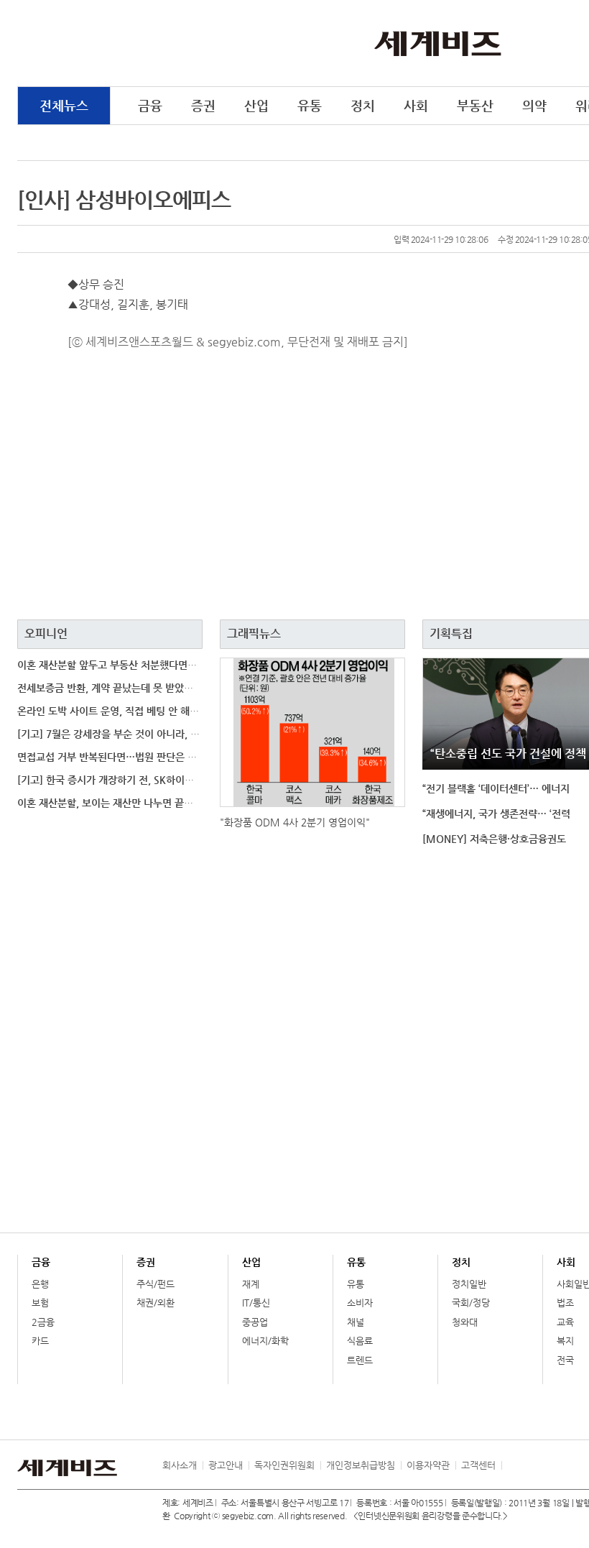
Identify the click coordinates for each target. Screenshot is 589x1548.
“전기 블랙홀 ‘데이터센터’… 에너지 (496, 788)
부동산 (475, 105)
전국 (565, 1360)
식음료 (360, 1340)
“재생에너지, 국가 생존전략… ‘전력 (496, 813)
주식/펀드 (155, 1284)
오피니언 (46, 633)
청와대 (465, 1322)
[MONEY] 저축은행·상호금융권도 (494, 838)
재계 (250, 1284)
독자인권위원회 (284, 1465)
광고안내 (225, 1465)
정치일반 (469, 1284)
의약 (534, 105)
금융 (150, 105)
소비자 (360, 1302)
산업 (256, 105)
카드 (40, 1340)
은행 (40, 1284)
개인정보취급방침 (360, 1465)
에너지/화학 (265, 1340)
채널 (355, 1322)
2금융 (43, 1322)
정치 (363, 105)
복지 (565, 1340)
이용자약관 (428, 1465)
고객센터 (478, 1465)
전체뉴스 (64, 105)
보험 (40, 1302)
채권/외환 (155, 1302)
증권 (203, 105)
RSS (512, 1465)
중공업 (255, 1322)
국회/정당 (471, 1302)
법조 (565, 1302)
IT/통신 (256, 1302)
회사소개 (179, 1465)
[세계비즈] (437, 42)
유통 (309, 105)
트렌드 (360, 1360)
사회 (416, 105)
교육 (565, 1322)
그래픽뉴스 (254, 633)
